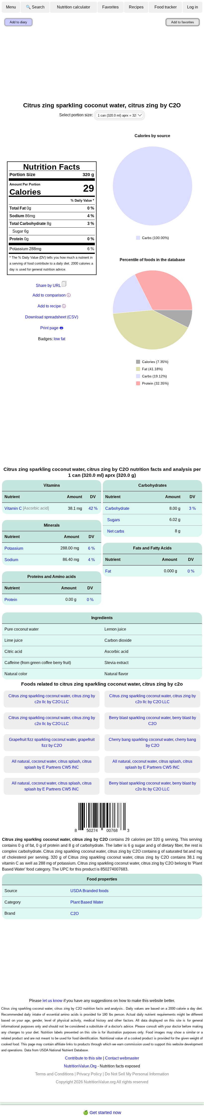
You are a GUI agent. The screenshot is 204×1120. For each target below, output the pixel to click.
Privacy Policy (89, 1074)
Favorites (110, 7)
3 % (192, 508)
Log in (192, 7)
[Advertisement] (102, 65)
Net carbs (115, 531)
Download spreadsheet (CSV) (51, 317)
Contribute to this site (83, 1058)
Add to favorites (182, 22)
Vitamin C (13, 508)
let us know (52, 1001)
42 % (93, 508)
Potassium (13, 548)
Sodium (11, 560)
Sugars (113, 520)
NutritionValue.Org (80, 1066)
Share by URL (49, 285)
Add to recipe (49, 306)
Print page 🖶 (51, 328)
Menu (11, 7)
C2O (74, 913)
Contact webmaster (122, 1058)
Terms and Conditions (54, 1074)
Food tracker (165, 7)
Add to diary (18, 22)
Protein (10, 599)
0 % (90, 599)
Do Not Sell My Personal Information (137, 1074)
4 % (91, 560)
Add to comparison (49, 295)
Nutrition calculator (73, 7)
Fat (108, 571)
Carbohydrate (117, 508)
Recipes (136, 7)
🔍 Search (35, 7)
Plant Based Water (86, 902)
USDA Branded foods (89, 891)
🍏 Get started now (102, 1112)
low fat (59, 339)
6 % (91, 548)
